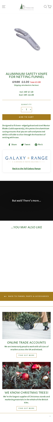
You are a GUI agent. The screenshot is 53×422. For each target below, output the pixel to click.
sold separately (17, 128)
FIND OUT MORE (27, 408)
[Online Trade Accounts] (26, 325)
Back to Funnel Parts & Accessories (28, 296)
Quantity (26, 104)
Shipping (17, 85)
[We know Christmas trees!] (26, 375)
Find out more (27, 355)
